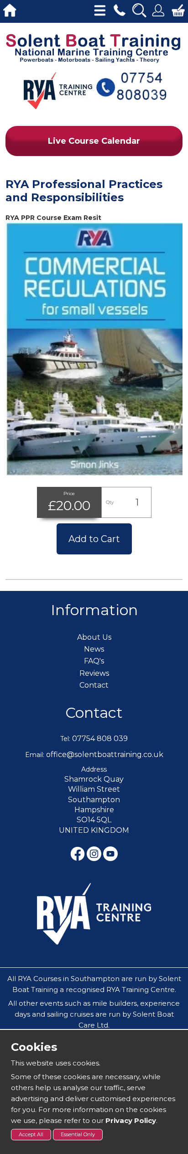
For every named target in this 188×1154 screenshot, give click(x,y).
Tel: (65, 739)
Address (94, 769)
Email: (34, 755)
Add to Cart (94, 538)
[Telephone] (131, 85)
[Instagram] (95, 853)
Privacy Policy (130, 1120)
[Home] (10, 9)
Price (69, 493)
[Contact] (119, 9)
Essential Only (78, 1134)
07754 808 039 (100, 738)
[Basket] (178, 9)
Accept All (31, 1134)
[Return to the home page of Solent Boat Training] (94, 47)
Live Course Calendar (94, 141)
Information (94, 610)
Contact (94, 712)
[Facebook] (78, 853)
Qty (110, 502)
